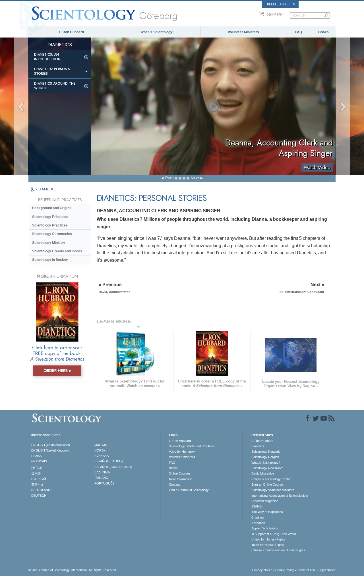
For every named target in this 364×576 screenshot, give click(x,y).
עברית (36, 467)
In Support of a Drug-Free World (273, 534)
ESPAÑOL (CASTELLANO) (113, 467)
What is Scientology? (157, 32)
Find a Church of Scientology (189, 490)
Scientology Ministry (48, 243)
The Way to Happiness (267, 511)
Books (323, 32)
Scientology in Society (50, 260)
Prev (169, 178)
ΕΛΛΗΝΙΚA (102, 472)
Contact (174, 484)
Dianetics (257, 446)
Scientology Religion (265, 457)
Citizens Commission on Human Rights (278, 550)
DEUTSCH (38, 495)
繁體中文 (37, 484)
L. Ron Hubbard (71, 32)
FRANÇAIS (39, 461)
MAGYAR (100, 445)
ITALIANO (101, 477)
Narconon (258, 523)
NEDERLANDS (41, 490)
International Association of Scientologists (279, 495)
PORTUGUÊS (104, 483)
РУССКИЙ (38, 479)
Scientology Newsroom (267, 468)
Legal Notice (327, 570)
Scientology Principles (50, 217)
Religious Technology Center (271, 479)
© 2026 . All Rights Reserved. (72, 570)
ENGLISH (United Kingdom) (50, 450)
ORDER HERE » (57, 370)
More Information (180, 479)
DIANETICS (47, 189)
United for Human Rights (268, 539)
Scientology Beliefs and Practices (192, 446)
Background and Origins (51, 208)
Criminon (257, 517)
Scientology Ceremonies (52, 234)
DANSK (36, 456)
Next (195, 178)
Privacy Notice (262, 570)
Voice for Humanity (182, 451)
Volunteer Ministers (243, 32)
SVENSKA (101, 456)
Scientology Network (265, 451)
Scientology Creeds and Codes (57, 251)
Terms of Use (306, 570)
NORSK (100, 450)
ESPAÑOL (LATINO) (108, 461)
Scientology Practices (50, 225)
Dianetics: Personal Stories (52, 71)
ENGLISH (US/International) (50, 445)
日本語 (36, 473)
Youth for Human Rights (267, 544)
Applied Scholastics (264, 528)
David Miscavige (262, 473)
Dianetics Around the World (55, 86)
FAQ (298, 32)
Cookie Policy (284, 570)
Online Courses (180, 473)
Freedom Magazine (264, 501)
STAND (256, 506)
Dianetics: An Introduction (47, 57)
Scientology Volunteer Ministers (272, 490)
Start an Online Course (267, 484)
